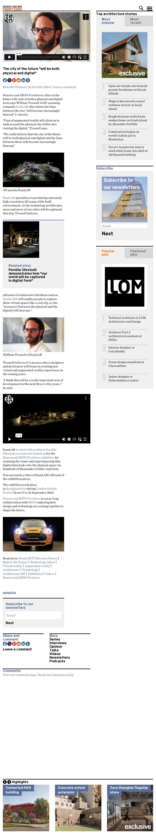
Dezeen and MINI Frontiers (21, 498)
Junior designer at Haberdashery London (123, 378)
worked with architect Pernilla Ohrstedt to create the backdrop (30, 451)
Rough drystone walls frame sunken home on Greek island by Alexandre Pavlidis (127, 120)
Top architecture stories (116, 14)
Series (54, 639)
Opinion (55, 646)
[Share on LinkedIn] (23, 80)
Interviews (58, 643)
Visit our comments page (19, 675)
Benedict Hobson (14, 87)
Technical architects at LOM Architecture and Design (127, 319)
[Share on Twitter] (9, 80)
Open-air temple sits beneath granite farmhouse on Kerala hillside (127, 89)
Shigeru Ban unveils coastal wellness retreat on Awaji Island (126, 105)
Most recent (135, 21)
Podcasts (57, 661)
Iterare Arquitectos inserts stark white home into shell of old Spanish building (127, 150)
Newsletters (59, 657)
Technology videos (42, 562)
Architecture (11, 569)
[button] (141, 8)
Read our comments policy (56, 675)
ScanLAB (22, 106)
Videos (49, 573)
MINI (32, 502)
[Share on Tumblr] (28, 80)
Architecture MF (14, 573)
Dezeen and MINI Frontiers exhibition (29, 457)
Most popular (108, 21)
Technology (30, 569)
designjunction (16, 488)
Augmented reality (37, 565)
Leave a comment (64, 87)
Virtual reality (12, 565)
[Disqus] (46, 726)
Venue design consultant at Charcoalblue (126, 364)
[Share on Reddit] (19, 80)
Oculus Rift (10, 299)
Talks (54, 650)
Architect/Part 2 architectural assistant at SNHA (125, 336)
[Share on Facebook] (5, 80)
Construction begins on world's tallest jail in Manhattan (123, 135)
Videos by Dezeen (45, 558)
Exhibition (35, 573)
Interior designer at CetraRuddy (121, 349)
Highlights (20, 782)
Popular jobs (108, 252)
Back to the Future (15, 562)
